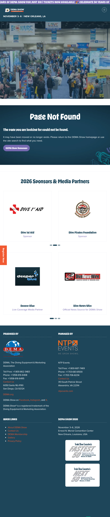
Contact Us (8, 381)
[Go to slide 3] (55, 245)
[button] (104, 9)
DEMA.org (8, 394)
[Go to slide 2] (51, 245)
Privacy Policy (14, 441)
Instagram (35, 400)
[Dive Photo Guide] (27, 283)
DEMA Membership (17, 434)
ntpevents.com (65, 391)
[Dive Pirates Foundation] (82, 216)
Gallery (11, 437)
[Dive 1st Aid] (27, 216)
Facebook (24, 400)
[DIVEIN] (82, 283)
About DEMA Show (17, 427)
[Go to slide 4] (59, 245)
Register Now (3, 255)
